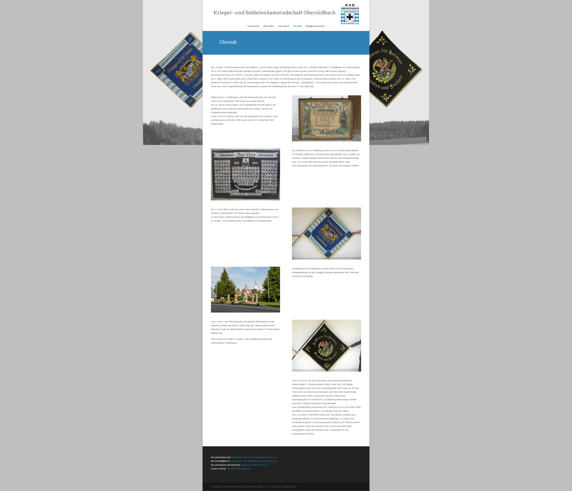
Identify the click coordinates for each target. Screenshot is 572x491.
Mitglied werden (315, 26)
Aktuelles (268, 26)
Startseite (253, 26)
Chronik (297, 26)
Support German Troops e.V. (255, 465)
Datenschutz (289, 486)
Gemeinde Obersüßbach (239, 468)
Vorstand (283, 26)
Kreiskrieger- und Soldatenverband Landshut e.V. (254, 461)
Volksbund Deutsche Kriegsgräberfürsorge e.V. (255, 457)
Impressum (275, 486)
